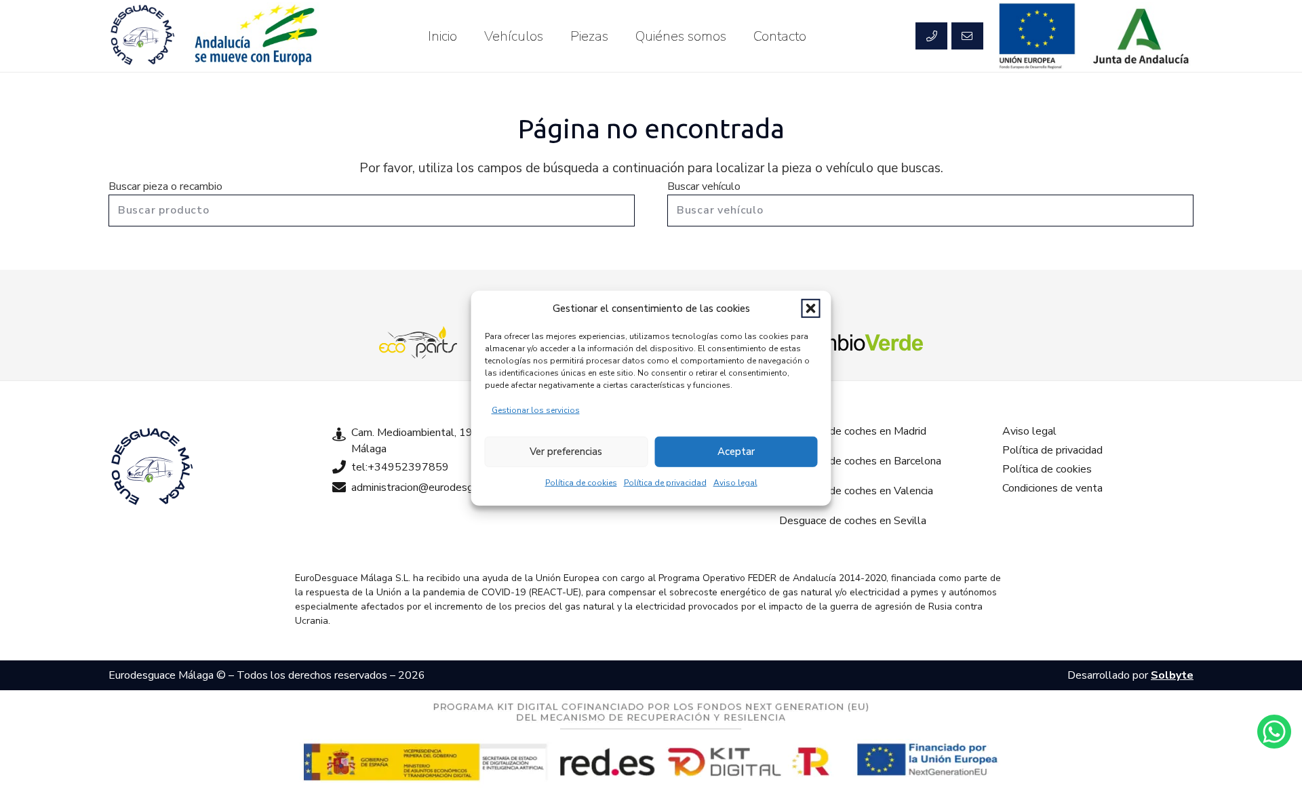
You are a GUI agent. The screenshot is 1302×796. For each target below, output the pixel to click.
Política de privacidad (665, 482)
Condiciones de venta (1052, 488)
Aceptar (736, 451)
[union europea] (1037, 36)
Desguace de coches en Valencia (856, 490)
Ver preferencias (566, 451)
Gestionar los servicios (536, 409)
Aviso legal (735, 482)
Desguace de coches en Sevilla (852, 520)
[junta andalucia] (1142, 36)
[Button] (931, 35)
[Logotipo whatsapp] (1274, 732)
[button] (811, 308)
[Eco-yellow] (418, 342)
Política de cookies (581, 482)
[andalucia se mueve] (255, 36)
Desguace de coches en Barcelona (860, 461)
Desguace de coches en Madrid (852, 431)
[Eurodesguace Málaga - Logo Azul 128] (142, 36)
